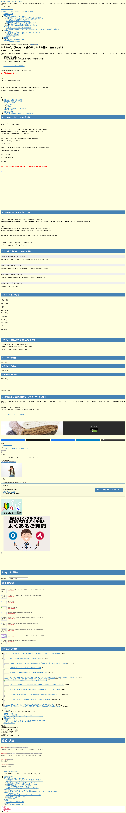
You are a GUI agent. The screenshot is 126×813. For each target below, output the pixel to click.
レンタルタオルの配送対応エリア (15, 39)
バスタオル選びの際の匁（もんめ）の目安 (15, 108)
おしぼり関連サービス (9, 717)
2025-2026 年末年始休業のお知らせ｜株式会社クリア (20, 612)
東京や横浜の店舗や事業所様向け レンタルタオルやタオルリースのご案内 (23, 716)
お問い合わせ (7, 809)
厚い (7, 107)
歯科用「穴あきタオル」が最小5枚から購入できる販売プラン (22, 25)
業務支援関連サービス (9, 718)
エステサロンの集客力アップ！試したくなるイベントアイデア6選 (37, 678)
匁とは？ (11, 448)
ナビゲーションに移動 (16, 1)
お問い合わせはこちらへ (7, 9)
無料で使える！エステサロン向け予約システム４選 (33, 680)
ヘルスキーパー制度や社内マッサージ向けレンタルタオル (21, 19)
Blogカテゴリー (5, 578)
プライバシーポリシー (9, 723)
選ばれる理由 (7, 777)
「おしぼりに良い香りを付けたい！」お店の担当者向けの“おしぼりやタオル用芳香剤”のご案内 (35, 694)
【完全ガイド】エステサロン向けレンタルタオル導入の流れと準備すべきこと (25, 595)
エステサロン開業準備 (11, 753)
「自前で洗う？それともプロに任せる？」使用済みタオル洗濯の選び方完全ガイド (26, 629)
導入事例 (6, 799)
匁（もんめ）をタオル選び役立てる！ (13, 100)
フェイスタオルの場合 (9, 102)
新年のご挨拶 (11, 601)
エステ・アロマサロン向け (20, 753)
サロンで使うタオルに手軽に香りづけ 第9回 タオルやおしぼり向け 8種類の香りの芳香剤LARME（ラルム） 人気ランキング (43, 677)
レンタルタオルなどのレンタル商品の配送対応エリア (18, 721)
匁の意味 (16, 448)
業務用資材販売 (10, 36)
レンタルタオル (34, 44)
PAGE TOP (122, 787)
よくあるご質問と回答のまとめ (14, 41)
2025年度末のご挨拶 (12, 607)
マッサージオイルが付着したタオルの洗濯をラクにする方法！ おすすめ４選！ (26, 617)
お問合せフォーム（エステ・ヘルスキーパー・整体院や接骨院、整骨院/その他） (25, 720)
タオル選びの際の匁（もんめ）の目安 (13, 101)
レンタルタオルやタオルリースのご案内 (14, 66)
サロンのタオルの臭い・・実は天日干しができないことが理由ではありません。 (31, 699)
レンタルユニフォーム (12, 31)
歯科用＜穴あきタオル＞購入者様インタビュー (21, 24)
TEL (4, 810)
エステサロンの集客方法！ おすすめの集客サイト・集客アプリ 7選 (36, 705)
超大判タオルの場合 (9, 112)
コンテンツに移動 (5, 1)
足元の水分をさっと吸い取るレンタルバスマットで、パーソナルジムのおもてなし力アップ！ (20, 457)
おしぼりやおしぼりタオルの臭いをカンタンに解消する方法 (13, 482)
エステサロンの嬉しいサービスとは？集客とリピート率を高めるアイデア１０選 (26, 589)
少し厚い (8, 106)
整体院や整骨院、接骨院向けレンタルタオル (18, 21)
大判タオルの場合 (8, 111)
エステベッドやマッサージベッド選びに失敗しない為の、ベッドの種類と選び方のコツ (32, 704)
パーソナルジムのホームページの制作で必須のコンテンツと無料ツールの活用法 (26, 635)
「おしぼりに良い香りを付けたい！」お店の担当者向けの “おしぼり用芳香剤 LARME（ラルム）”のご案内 (38, 663)
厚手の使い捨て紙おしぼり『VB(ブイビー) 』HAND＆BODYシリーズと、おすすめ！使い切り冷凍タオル (33, 29)
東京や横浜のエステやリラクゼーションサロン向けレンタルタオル (23, 17)
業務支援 (6, 792)
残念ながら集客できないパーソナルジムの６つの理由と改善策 (22, 640)
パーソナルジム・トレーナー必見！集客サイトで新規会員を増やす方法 (24, 623)
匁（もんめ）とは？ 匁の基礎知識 (13, 99)
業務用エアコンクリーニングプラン (15, 33)
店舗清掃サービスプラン (12, 34)
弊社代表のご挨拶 (8, 713)
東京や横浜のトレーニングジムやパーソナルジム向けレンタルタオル (24, 18)
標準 (7, 105)
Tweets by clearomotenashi (11, 771)
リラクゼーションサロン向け (30, 753)
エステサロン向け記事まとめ (23, 747)
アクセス (6, 811)
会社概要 (6, 719)
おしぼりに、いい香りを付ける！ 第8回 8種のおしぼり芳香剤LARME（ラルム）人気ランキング (35, 689)
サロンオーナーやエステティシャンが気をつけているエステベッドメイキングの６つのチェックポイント (37, 684)
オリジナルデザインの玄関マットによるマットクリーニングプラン (23, 32)
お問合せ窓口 (7, 803)
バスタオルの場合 (8, 109)
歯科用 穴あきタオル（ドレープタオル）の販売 (19, 23)
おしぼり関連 (7, 789)
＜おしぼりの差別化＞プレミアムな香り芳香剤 (18, 28)
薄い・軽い (9, 104)
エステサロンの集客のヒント (12, 747)
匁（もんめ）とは (23, 448)
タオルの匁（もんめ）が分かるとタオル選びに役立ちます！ (25, 668)
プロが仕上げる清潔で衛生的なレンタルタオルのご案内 (18, 113)
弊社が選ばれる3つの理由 (10, 714)
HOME (5, 807)
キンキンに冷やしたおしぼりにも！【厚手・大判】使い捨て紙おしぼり (28, 672)
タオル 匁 (6, 448)
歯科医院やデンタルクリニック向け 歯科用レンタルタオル (21, 22)
